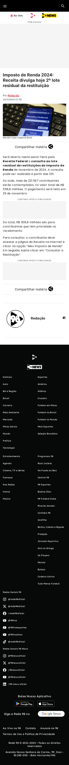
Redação (13, 95)
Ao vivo (18, 15)
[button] (62, 5)
